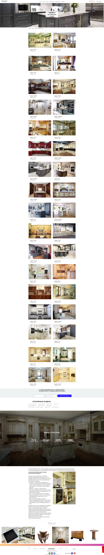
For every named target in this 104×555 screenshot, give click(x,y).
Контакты (63, 1)
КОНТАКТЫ (60, 548)
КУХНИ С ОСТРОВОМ (39, 407)
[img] (50, 553)
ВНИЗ (52, 24)
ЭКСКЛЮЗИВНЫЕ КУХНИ (32, 405)
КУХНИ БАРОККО (48, 405)
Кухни (44, 1)
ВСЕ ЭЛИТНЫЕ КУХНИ (55, 407)
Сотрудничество (57, 1)
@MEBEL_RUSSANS (52, 524)
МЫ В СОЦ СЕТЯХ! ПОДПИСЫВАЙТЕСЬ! (67, 553)
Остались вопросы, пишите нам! (52, 551)
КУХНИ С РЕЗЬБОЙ (31, 407)
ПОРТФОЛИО (35, 548)
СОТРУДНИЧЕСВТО (42, 548)
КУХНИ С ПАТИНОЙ (41, 405)
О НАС (66, 548)
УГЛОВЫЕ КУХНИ (47, 407)
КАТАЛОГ (29, 548)
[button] (99, 1)
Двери (48, 1)
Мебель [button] (40, 1)
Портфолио (52, 1)
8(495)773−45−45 (91, 1)
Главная (29, 28)
